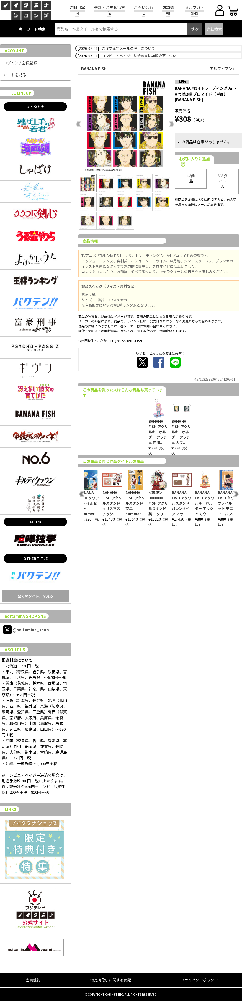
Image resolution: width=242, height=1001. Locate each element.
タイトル (223, 181)
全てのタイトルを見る (35, 595)
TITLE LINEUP (18, 93)
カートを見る (14, 75)
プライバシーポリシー (199, 979)
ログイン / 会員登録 (20, 62)
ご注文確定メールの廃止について (128, 48)
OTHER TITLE (35, 558)
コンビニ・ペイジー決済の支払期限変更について (141, 55)
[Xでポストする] (142, 362)
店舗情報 (168, 10)
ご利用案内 (77, 10)
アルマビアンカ (223, 68)
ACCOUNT (14, 50)
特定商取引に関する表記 (110, 979)
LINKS (10, 809)
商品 (192, 178)
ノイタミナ (35, 106)
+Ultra (35, 521)
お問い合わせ (143, 10)
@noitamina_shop (31, 630)
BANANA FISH (94, 68)
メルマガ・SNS (194, 10)
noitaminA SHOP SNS (25, 616)
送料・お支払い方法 (109, 10)
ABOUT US (15, 649)
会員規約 (33, 979)
